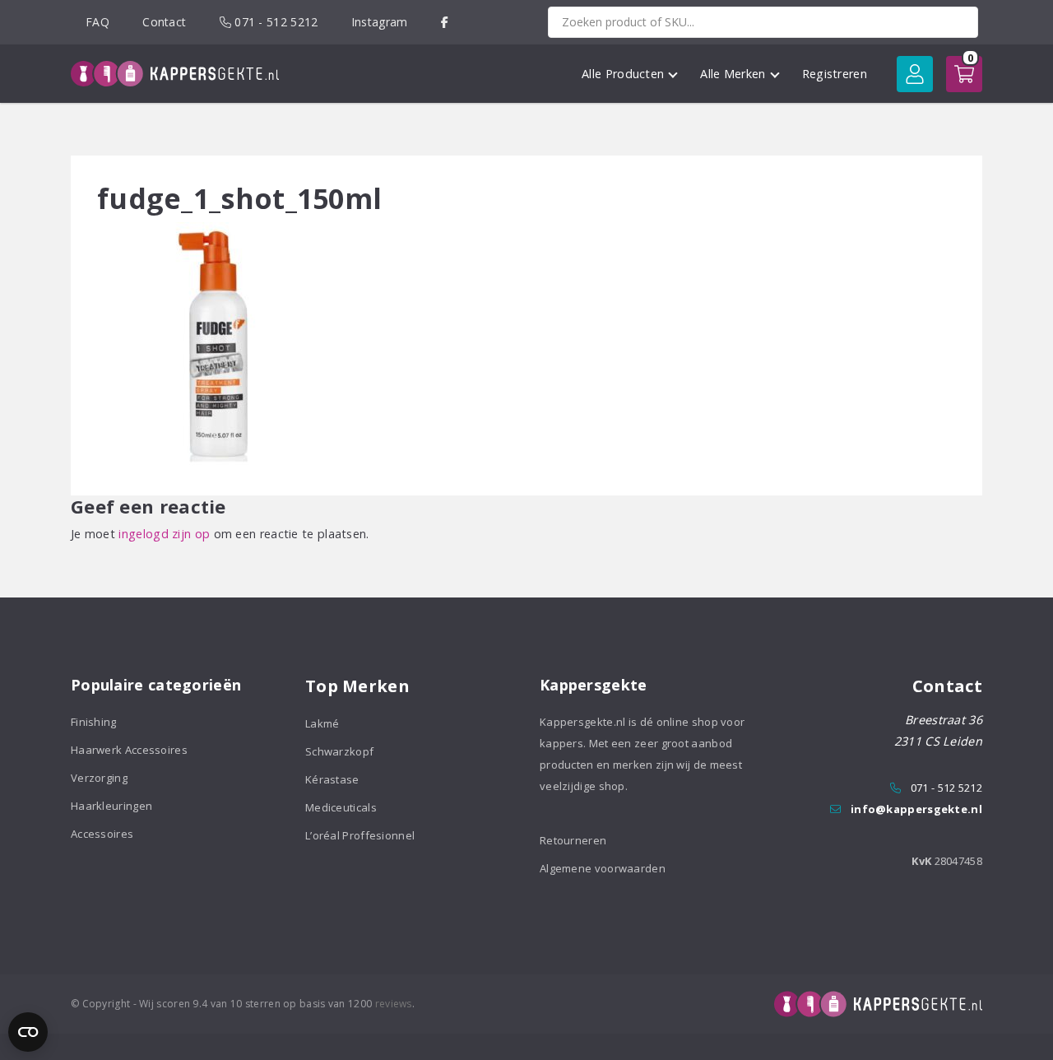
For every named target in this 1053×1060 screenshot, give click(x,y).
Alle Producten (623, 73)
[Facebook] (444, 22)
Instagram (379, 22)
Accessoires (102, 833)
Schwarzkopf (339, 751)
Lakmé (322, 723)
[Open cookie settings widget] (28, 1032)
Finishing (94, 721)
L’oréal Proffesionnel (360, 835)
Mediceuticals (341, 807)
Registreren (834, 73)
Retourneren (573, 840)
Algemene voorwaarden (603, 868)
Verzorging (99, 777)
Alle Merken (732, 73)
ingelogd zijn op (164, 534)
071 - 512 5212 (274, 22)
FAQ (97, 22)
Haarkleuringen (111, 805)
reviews (393, 1004)
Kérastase (332, 779)
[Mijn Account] (915, 74)
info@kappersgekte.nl (916, 809)
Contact (164, 22)
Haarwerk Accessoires (129, 749)
